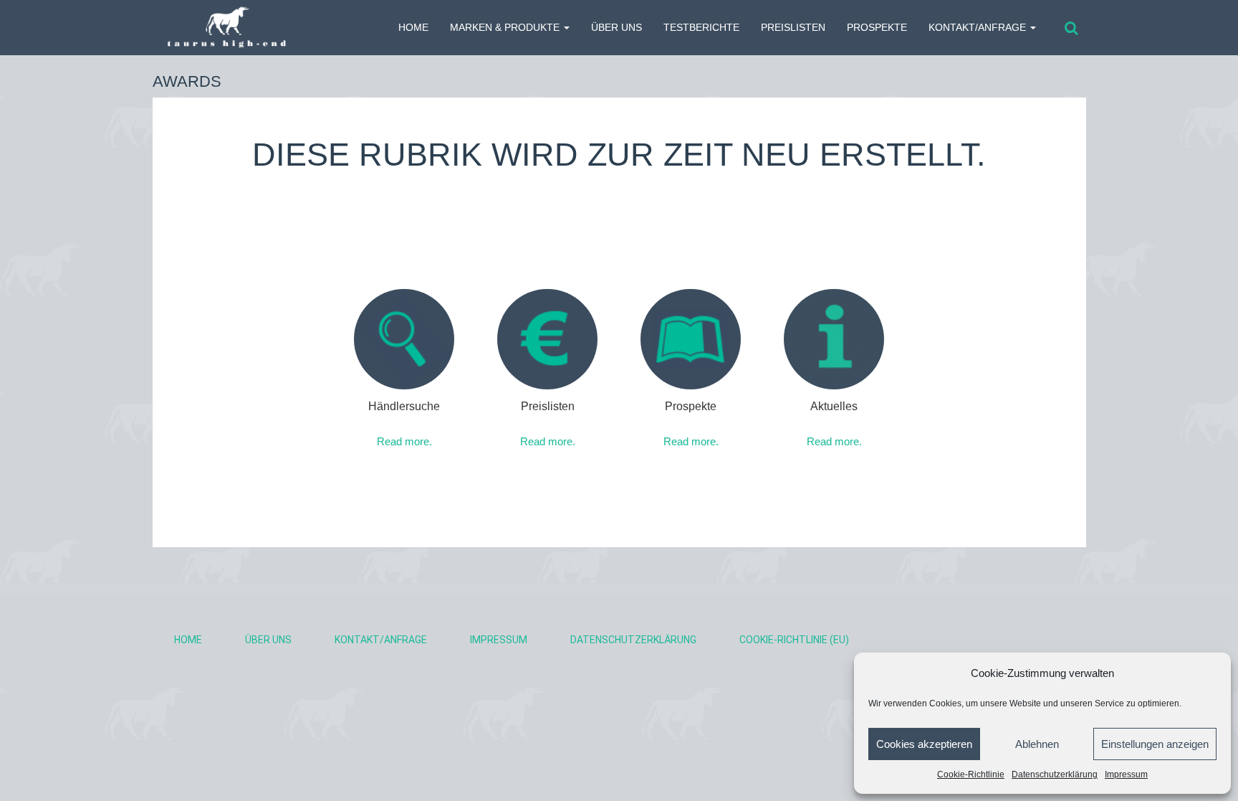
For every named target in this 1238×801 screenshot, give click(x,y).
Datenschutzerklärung (1055, 774)
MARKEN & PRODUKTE (506, 27)
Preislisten (793, 27)
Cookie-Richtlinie (970, 774)
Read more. (404, 441)
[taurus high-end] (219, 27)
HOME (413, 27)
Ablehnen (1037, 744)
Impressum (1126, 774)
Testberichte (701, 27)
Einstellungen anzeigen (1155, 744)
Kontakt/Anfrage (979, 27)
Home (188, 639)
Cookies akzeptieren (924, 744)
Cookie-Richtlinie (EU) (794, 639)
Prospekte (877, 27)
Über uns (616, 27)
